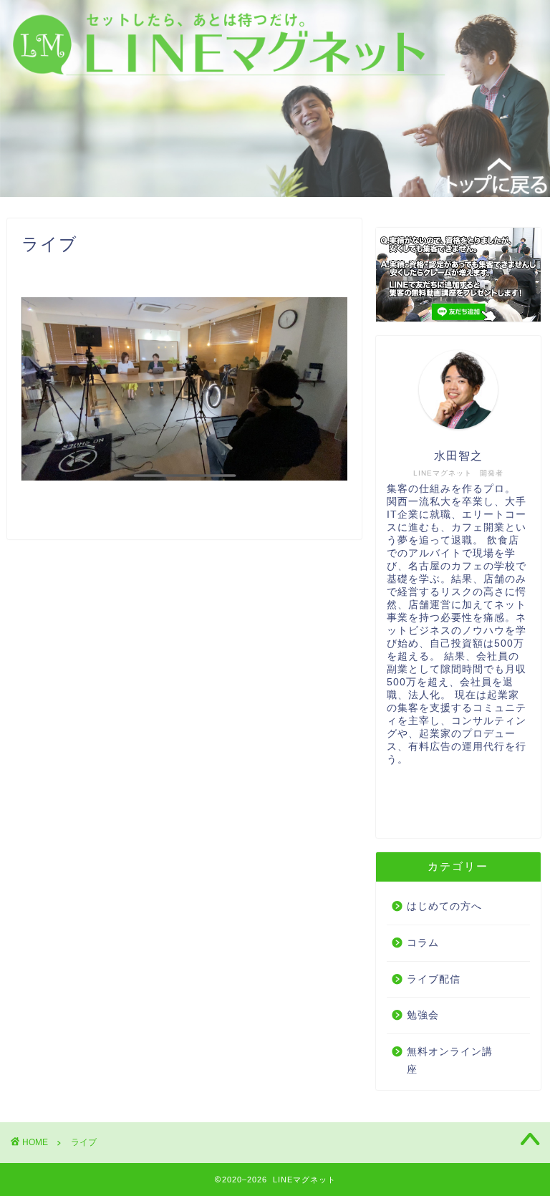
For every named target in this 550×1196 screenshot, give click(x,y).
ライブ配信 (433, 979)
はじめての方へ (444, 906)
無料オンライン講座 (450, 1061)
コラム (423, 942)
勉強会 (423, 1015)
